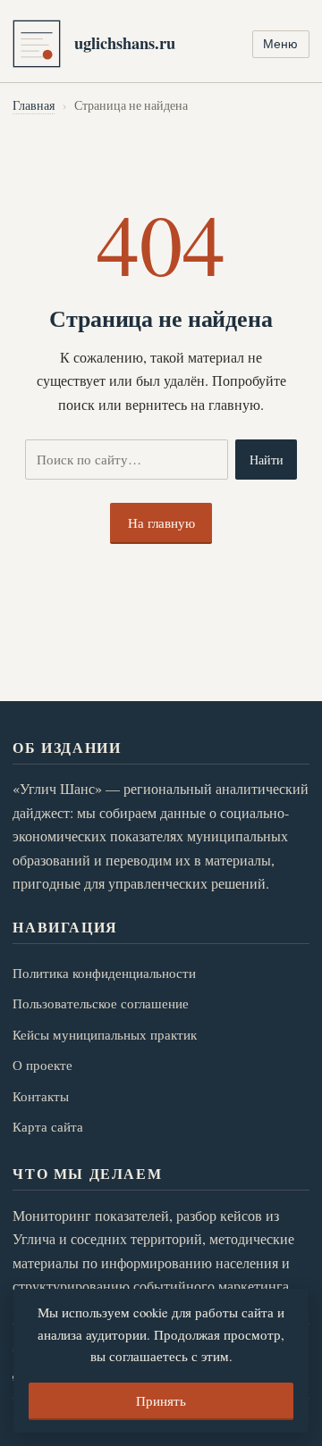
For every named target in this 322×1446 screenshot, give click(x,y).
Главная (34, 105)
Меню (280, 44)
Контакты (41, 1096)
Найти (267, 459)
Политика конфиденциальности (104, 973)
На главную (161, 522)
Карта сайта (48, 1126)
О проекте (42, 1065)
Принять (161, 1400)
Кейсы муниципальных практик (105, 1034)
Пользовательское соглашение (101, 1003)
